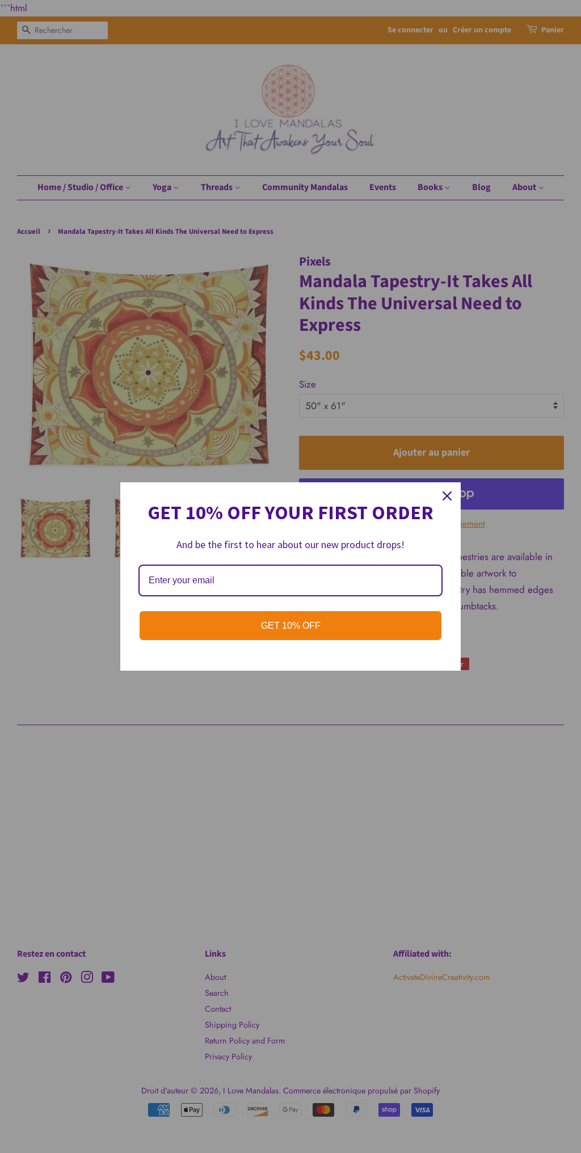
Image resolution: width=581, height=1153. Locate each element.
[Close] (447, 496)
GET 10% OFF (291, 625)
